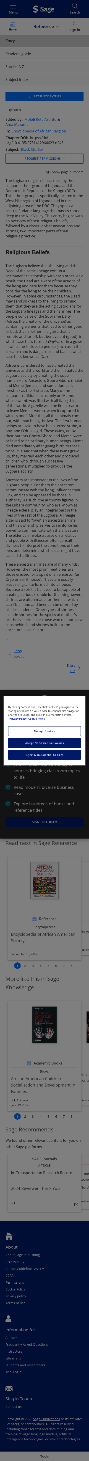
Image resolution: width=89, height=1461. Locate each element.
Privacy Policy (18, 718)
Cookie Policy (36, 718)
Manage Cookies (44, 731)
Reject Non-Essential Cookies (44, 755)
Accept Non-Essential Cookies (44, 743)
